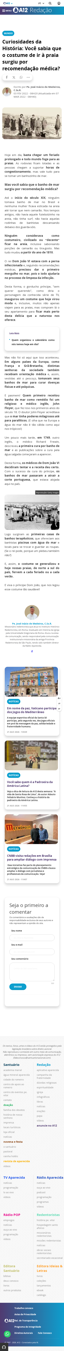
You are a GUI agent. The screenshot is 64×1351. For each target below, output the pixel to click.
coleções (41, 1280)
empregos (8, 1220)
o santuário (9, 1146)
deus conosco (10, 1280)
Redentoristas (48, 1215)
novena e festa (13, 1142)
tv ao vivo (8, 1192)
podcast (41, 1192)
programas (43, 1201)
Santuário (11, 1064)
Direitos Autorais (23, 1333)
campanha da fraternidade (44, 1076)
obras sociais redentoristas (44, 1251)
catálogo (41, 1295)
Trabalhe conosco (23, 1308)
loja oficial (9, 1132)
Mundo (8, 33)
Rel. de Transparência (26, 1320)
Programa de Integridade (27, 1326)
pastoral (7, 1151)
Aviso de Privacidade (25, 1314)
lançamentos (44, 1285)
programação (10, 1187)
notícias (7, 1136)
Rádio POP (11, 1215)
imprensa (8, 1122)
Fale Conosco (45, 1333)
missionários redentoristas (44, 1234)
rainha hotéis (10, 1156)
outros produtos (12, 1290)
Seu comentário (19, 958)
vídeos (7, 1166)
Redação (44, 1064)
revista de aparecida (16, 1161)
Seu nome (16, 930)
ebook (40, 1290)
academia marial (12, 1070)
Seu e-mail (16, 944)
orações (41, 1111)
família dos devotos (14, 1110)
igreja (40, 1092)
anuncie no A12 (47, 1125)
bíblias (7, 1276)
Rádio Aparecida (50, 1177)
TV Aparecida (14, 1177)
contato (7, 1100)
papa (39, 1115)
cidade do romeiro (13, 1079)
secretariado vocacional (50, 1257)
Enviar (18, 986)
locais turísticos (12, 1127)
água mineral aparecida (16, 1074)
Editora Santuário (11, 1268)
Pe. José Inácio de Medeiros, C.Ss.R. (32, 623)
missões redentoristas (49, 1240)
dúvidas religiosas (47, 1082)
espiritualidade (45, 1087)
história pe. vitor (46, 1220)
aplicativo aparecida (48, 1070)
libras (40, 1101)
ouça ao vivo (43, 1187)
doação (8, 1105)
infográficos (43, 1096)
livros (6, 1285)
